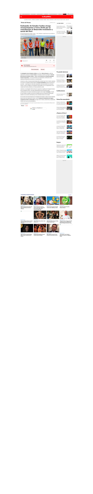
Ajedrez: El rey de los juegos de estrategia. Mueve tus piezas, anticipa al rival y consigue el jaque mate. (61, 157)
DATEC (64, 19)
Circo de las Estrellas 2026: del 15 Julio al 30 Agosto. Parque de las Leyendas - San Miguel (61, 117)
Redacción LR (24, 60)
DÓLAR (61, 19)
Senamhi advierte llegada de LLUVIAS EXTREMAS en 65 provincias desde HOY (61, 108)
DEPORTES (52, 19)
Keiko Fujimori (33, 14)
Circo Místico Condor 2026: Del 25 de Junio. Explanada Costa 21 (61, 122)
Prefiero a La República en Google (37, 109)
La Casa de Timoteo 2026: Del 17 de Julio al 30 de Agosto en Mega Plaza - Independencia (61, 128)
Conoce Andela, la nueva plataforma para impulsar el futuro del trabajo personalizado (61, 28)
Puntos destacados (34, 69)
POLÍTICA (29, 19)
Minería (27, 105)
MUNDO (45, 19)
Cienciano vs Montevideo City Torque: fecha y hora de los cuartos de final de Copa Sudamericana (61, 104)
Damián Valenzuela (40, 14)
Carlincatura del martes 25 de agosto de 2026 (61, 95)
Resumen (42, 69)
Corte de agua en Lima (61, 14)
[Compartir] (54, 60)
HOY (20, 14)
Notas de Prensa (26, 22)
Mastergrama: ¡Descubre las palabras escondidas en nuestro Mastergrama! (61, 146)
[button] (21, 16)
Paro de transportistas (26, 14)
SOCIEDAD (41, 19)
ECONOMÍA (37, 19)
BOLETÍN (67, 19)
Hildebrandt (46, 14)
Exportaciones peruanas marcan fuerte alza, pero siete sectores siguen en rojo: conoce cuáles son (61, 76)
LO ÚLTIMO (26, 19)
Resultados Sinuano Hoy (53, 14)
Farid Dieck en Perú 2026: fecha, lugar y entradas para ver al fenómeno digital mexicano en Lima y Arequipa (61, 33)
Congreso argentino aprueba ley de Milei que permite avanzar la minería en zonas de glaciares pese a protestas (61, 87)
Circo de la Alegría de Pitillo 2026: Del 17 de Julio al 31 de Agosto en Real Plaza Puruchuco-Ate (61, 133)
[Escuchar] (46, 60)
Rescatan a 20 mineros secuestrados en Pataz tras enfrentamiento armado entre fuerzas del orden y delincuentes (61, 82)
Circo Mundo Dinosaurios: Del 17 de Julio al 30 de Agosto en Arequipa (61, 137)
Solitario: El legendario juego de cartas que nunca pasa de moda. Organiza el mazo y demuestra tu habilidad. (61, 152)
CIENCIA (48, 19)
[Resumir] (50, 60)
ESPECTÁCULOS (57, 19)
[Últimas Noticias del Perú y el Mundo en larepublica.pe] (46, 17)
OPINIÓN (33, 19)
